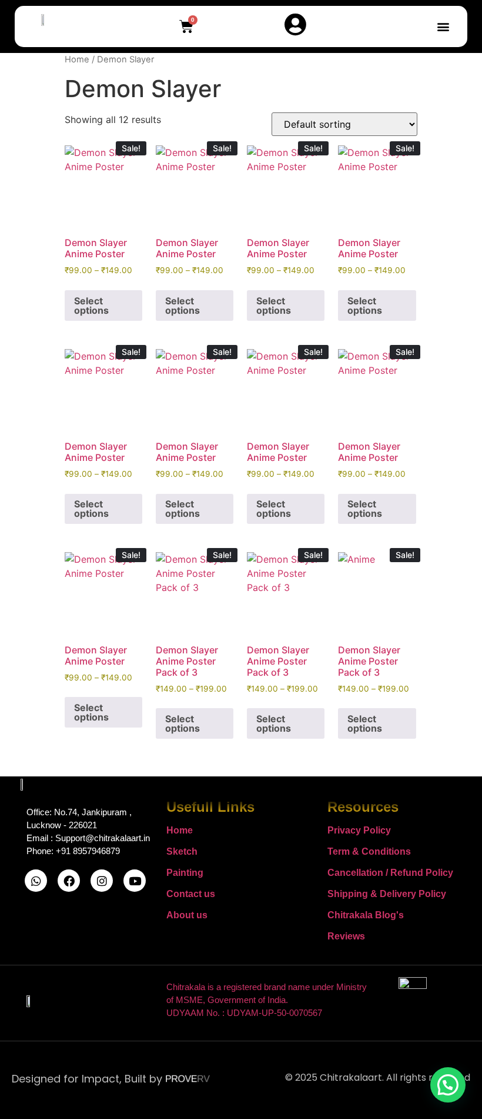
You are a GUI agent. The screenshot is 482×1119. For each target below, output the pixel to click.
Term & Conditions (369, 851)
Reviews (346, 936)
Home (77, 59)
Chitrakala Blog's (365, 915)
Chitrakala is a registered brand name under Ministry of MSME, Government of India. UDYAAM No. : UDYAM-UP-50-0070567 (266, 1000)
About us (186, 915)
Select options (91, 305)
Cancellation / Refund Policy (390, 873)
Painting (184, 873)
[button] (443, 26)
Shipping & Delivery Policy (386, 894)
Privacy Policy (359, 830)
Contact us (190, 894)
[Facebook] (69, 880)
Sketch (182, 851)
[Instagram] (102, 880)
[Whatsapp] (36, 880)
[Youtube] (134, 880)
